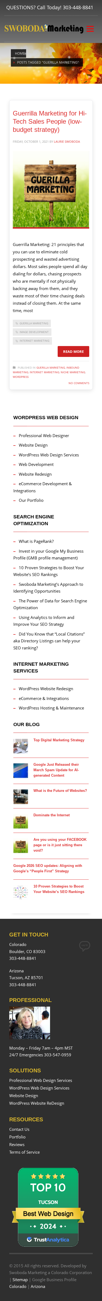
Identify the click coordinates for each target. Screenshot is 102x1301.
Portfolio (17, 1137)
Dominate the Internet (51, 815)
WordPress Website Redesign (46, 688)
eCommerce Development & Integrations (42, 487)
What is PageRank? (36, 541)
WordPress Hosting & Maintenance (51, 708)
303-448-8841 (78, 7)
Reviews (16, 1144)
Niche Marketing (73, 372)
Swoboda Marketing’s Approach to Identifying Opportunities (48, 587)
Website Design (33, 445)
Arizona (38, 1286)
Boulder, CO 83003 (27, 951)
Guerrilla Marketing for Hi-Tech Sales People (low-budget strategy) (50, 121)
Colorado (17, 1286)
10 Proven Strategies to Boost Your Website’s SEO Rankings (48, 571)
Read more (73, 351)
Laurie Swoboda (67, 141)
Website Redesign (35, 474)
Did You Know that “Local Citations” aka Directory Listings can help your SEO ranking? (49, 640)
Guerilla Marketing (34, 323)
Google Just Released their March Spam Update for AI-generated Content (56, 769)
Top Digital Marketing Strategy (58, 740)
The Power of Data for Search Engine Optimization (50, 604)
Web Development (36, 464)
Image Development (34, 332)
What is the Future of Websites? (60, 791)
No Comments (79, 383)
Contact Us (19, 1129)
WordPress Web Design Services (49, 454)
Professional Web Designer (44, 435)
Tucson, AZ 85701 (26, 977)
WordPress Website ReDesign (36, 1103)
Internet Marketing (34, 341)
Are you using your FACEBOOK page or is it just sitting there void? (59, 845)
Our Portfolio (31, 500)
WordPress (21, 377)
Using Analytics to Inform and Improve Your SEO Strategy (43, 621)
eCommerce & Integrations (44, 698)
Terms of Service (24, 1152)
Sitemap (20, 1279)
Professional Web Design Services (40, 1080)
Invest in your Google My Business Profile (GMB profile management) (48, 554)
